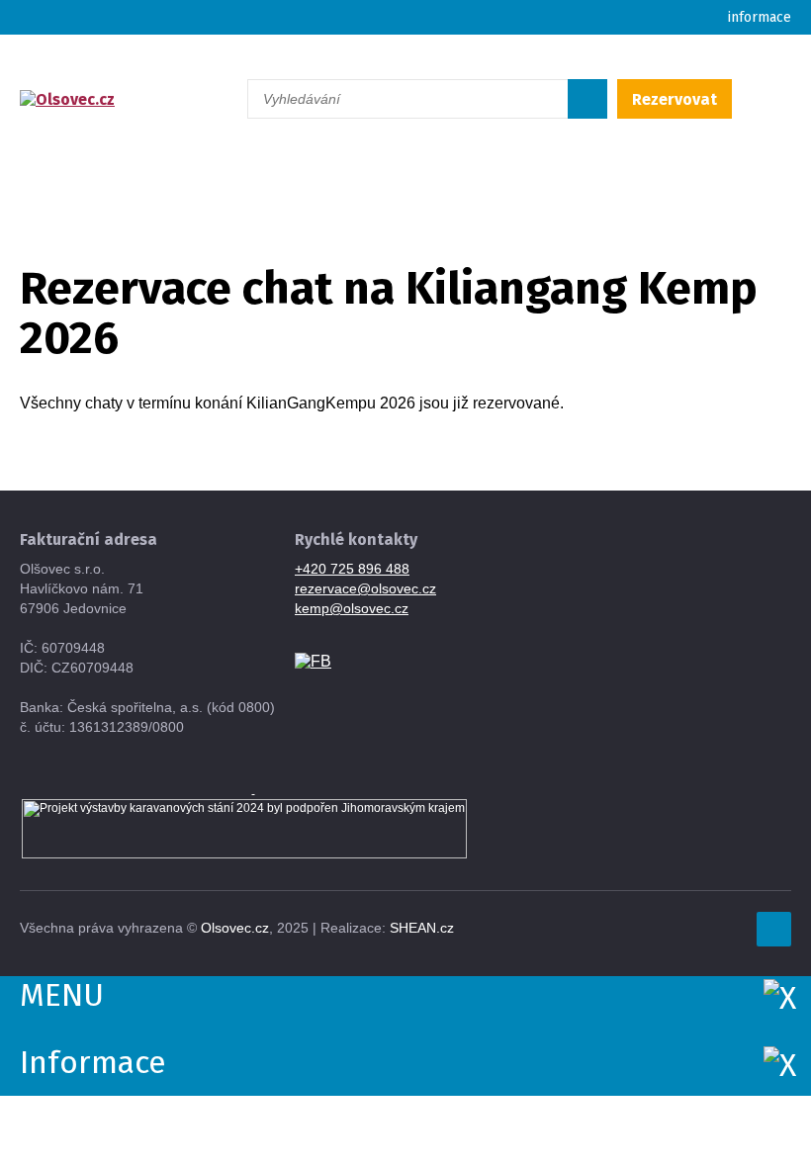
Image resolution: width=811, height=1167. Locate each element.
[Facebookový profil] (313, 660)
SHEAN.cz (422, 928)
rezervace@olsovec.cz (365, 588)
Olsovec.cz (235, 928)
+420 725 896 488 (352, 569)
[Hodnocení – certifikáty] (253, 789)
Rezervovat (674, 99)
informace (759, 17)
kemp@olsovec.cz (351, 608)
